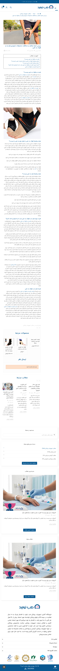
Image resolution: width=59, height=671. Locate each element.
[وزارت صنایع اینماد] (13, 658)
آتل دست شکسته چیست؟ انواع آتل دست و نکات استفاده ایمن (8, 395)
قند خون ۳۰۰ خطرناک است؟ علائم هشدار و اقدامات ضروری (34, 387)
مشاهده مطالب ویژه (29, 596)
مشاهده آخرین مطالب (29, 530)
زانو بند (34, 76)
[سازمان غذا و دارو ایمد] (29, 658)
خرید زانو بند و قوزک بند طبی (10, 306)
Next (40, 328)
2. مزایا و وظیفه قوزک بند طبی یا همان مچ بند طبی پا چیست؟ (25, 61)
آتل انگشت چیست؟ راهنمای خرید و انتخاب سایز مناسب (21, 387)
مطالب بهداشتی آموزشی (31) (49, 459)
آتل (35, 169)
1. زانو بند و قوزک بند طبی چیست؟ (32, 59)
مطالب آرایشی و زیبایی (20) (49, 455)
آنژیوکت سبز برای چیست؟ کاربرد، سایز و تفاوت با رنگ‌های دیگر (39, 513)
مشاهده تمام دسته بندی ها (29, 463)
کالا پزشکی (13, 265)
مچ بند (36, 88)
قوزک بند (32, 88)
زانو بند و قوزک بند (25, 97)
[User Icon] (6, 7)
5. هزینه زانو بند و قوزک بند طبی (32, 67)
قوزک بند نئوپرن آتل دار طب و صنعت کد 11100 (9, 349)
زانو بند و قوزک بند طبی (24, 75)
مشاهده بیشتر (10, 419)
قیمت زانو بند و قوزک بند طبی (27, 291)
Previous (37, 328)
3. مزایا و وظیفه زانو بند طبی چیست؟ (31, 63)
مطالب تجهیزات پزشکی (28, 325)
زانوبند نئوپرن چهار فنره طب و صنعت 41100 (35, 341)
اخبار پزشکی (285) (51, 452)
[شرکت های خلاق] (46, 658)
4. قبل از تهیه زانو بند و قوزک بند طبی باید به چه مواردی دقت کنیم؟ (24, 65)
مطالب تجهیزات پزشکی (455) (49, 448)
